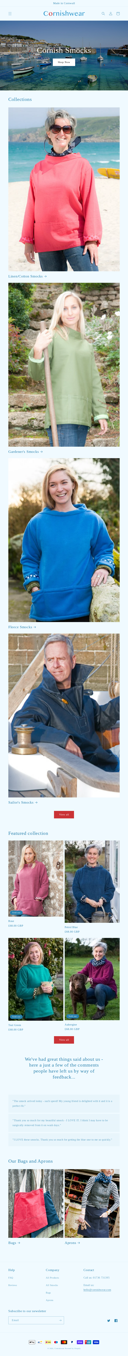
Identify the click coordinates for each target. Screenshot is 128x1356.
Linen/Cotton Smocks (25, 276)
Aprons (70, 1243)
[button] (10, 13)
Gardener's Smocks (23, 452)
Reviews (12, 1285)
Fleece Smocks (20, 627)
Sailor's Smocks (21, 802)
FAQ (10, 1278)
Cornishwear (59, 1348)
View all (64, 814)
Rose (11, 921)
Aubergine (71, 1024)
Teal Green (14, 1025)
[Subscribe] (60, 1320)
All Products (52, 1278)
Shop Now (64, 62)
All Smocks (52, 1285)
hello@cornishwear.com (97, 1289)
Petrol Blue (71, 927)
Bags (12, 1243)
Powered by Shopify (73, 1348)
